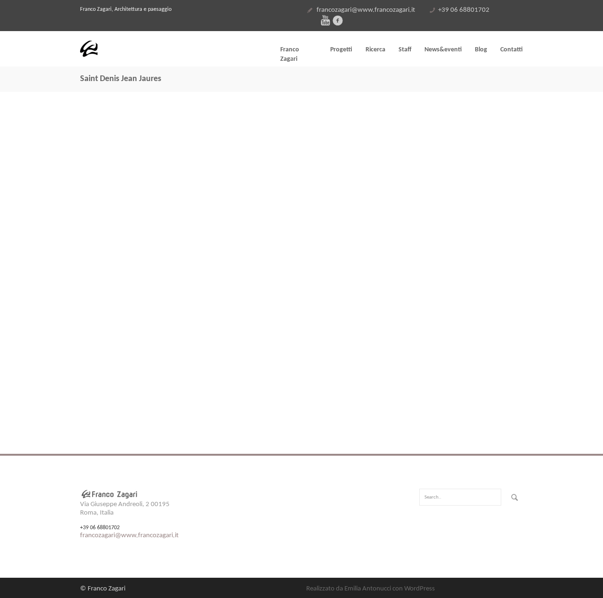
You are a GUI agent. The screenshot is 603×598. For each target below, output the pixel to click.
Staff (405, 49)
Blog (481, 49)
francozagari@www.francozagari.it (366, 10)
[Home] (150, 49)
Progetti (341, 49)
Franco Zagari (289, 54)
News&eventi (443, 49)
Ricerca (375, 49)
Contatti (511, 49)
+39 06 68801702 (463, 10)
